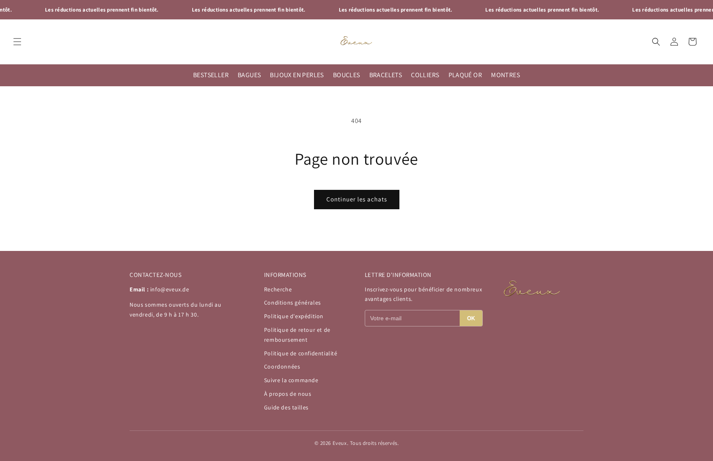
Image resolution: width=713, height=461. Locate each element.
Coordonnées (282, 366)
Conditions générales (292, 302)
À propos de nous (288, 393)
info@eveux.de (169, 289)
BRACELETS (385, 75)
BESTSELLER (211, 75)
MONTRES (505, 75)
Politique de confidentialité (301, 353)
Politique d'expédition (293, 316)
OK (471, 318)
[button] (17, 42)
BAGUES (249, 75)
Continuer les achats (356, 199)
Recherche (278, 289)
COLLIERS (425, 75)
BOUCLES (346, 75)
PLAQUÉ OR (465, 75)
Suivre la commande (291, 380)
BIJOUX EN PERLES (296, 75)
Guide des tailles (286, 407)
